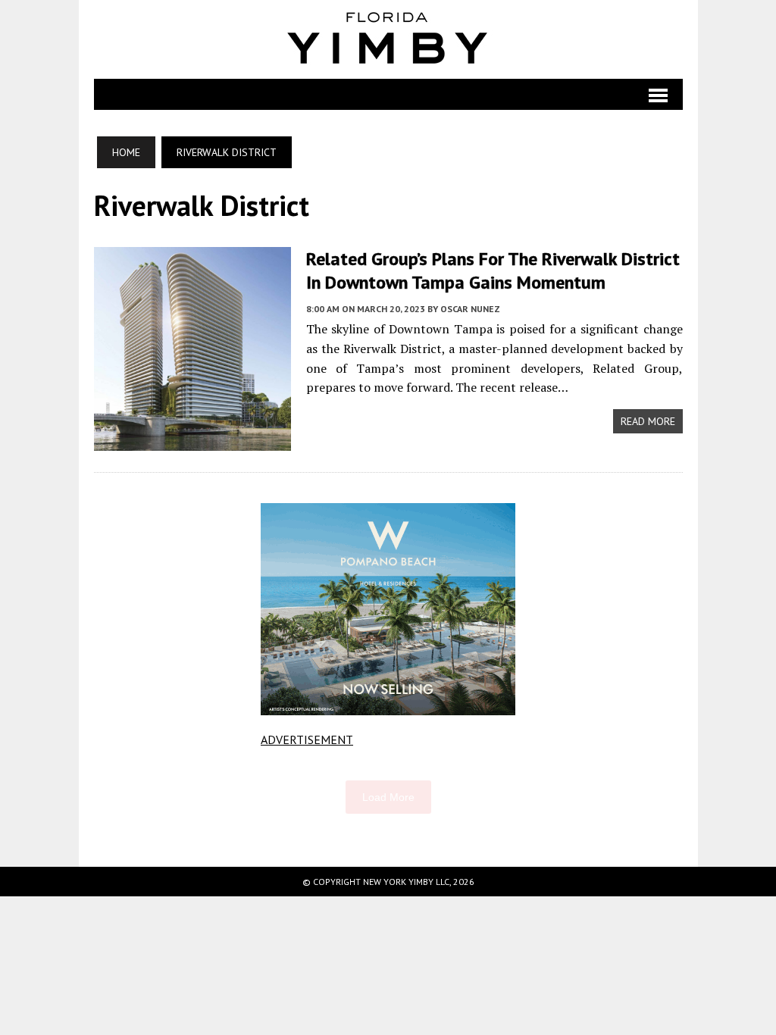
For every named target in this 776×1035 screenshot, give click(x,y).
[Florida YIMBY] (388, 39)
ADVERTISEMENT (307, 739)
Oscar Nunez (470, 308)
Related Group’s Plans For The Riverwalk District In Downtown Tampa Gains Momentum (493, 270)
